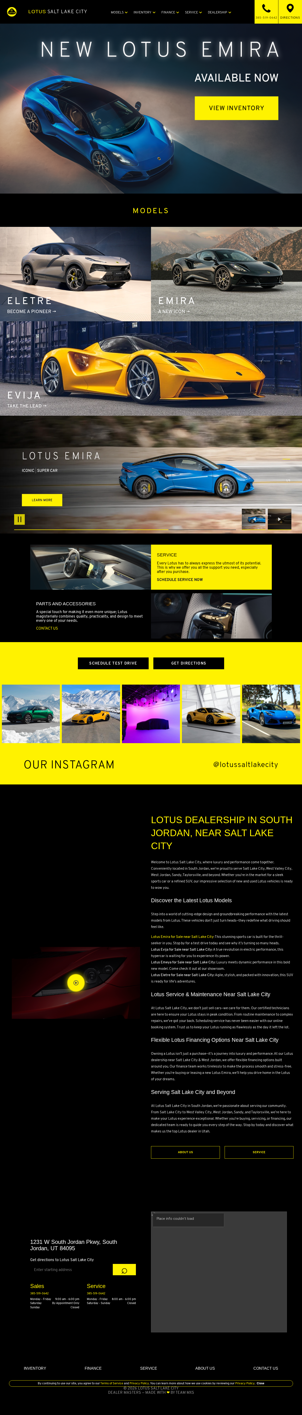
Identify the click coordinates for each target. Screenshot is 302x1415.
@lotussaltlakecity (245, 764)
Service (259, 1152)
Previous (255, 519)
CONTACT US (47, 628)
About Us (185, 1152)
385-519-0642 (39, 1293)
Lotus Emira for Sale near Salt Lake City (182, 936)
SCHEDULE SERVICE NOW (180, 580)
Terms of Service (112, 1383)
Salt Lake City (57, 11)
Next (279, 519)
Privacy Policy (139, 1383)
